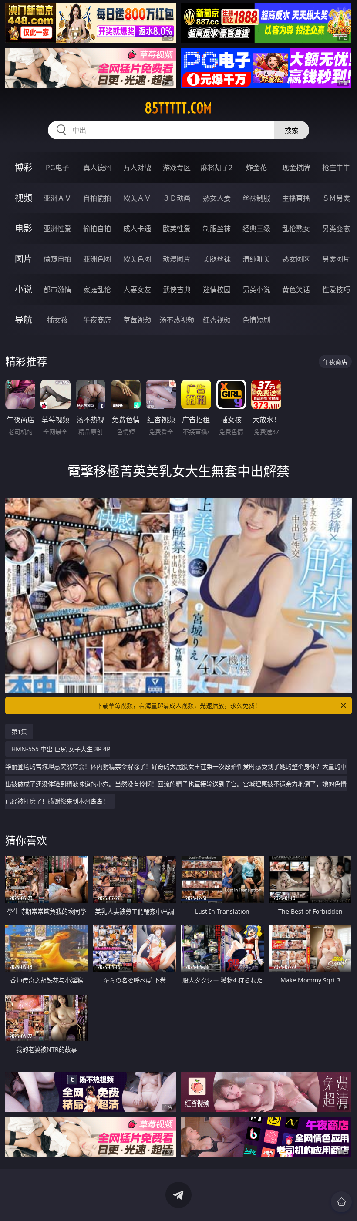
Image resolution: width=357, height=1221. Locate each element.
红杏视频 (217, 320)
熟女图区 (296, 259)
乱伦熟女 (296, 228)
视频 (23, 198)
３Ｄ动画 (177, 198)
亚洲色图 (97, 259)
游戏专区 (177, 167)
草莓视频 (137, 320)
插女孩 (57, 320)
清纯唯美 (256, 259)
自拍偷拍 (97, 198)
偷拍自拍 (97, 228)
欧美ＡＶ (137, 198)
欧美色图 (137, 259)
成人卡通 (137, 228)
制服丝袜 (217, 228)
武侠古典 (177, 289)
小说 (23, 289)
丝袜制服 (256, 198)
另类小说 (256, 289)
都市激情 (57, 289)
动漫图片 (177, 259)
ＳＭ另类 (336, 198)
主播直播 (296, 198)
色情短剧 (256, 320)
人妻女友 (137, 289)
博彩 (23, 167)
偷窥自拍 (57, 259)
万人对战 (137, 167)
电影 (23, 228)
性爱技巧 (336, 289)
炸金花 (256, 167)
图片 (23, 259)
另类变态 (336, 228)
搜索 (292, 130)
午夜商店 (97, 320)
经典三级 (256, 228)
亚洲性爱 (57, 228)
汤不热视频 (176, 320)
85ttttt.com (178, 108)
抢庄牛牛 (336, 167)
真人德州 (97, 167)
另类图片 (336, 259)
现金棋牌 (296, 167)
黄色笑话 (296, 289)
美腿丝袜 (217, 259)
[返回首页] (341, 1201)
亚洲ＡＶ (57, 198)
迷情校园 (217, 289)
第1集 (19, 731)
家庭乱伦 (97, 289)
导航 (23, 320)
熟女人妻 (217, 198)
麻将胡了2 (216, 167)
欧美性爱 (177, 228)
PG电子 (57, 167)
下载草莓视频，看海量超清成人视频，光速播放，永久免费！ (178, 705)
